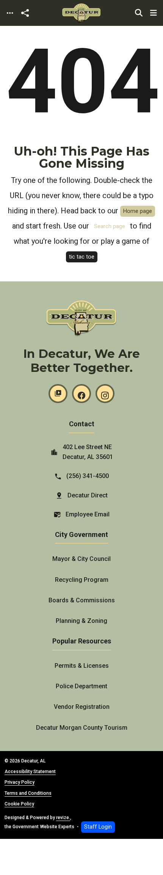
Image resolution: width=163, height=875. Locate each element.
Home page (137, 211)
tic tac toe (81, 257)
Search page (109, 226)
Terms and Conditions (28, 793)
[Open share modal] (25, 13)
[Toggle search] (139, 13)
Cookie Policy (19, 804)
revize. (63, 817)
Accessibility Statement (30, 771)
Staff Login (98, 827)
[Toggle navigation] (10, 13)
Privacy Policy (19, 782)
